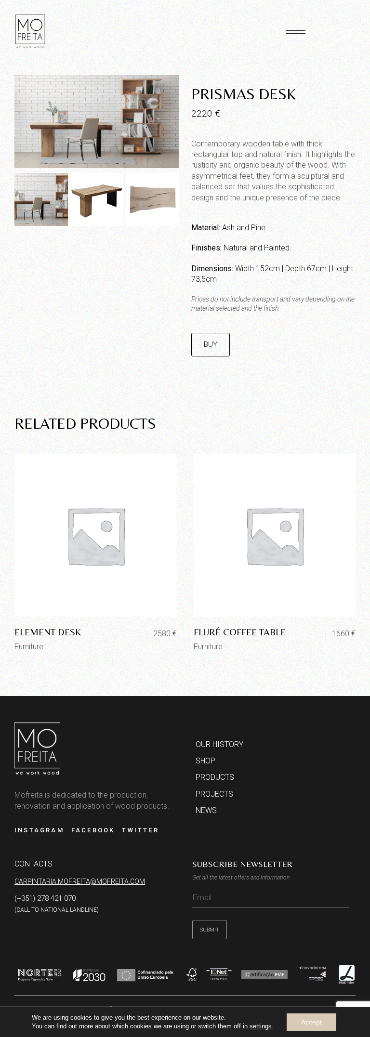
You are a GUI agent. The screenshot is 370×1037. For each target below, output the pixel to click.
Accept (311, 1022)
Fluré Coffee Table (240, 631)
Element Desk (47, 631)
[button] (295, 27)
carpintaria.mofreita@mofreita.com (79, 881)
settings (261, 1026)
